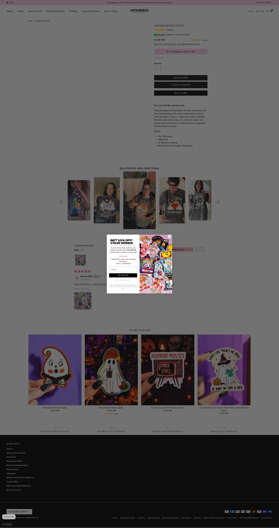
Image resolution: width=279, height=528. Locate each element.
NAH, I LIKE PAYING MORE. (123, 280)
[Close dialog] (169, 236)
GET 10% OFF (123, 275)
